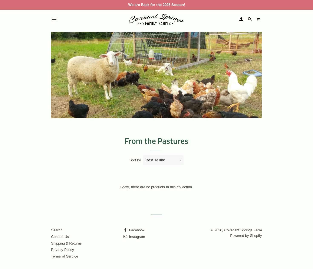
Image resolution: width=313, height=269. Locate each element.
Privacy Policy (62, 250)
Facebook (136, 230)
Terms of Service (64, 256)
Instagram (136, 237)
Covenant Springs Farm (243, 230)
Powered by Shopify (246, 236)
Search (56, 230)
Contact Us (60, 237)
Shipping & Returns (66, 243)
